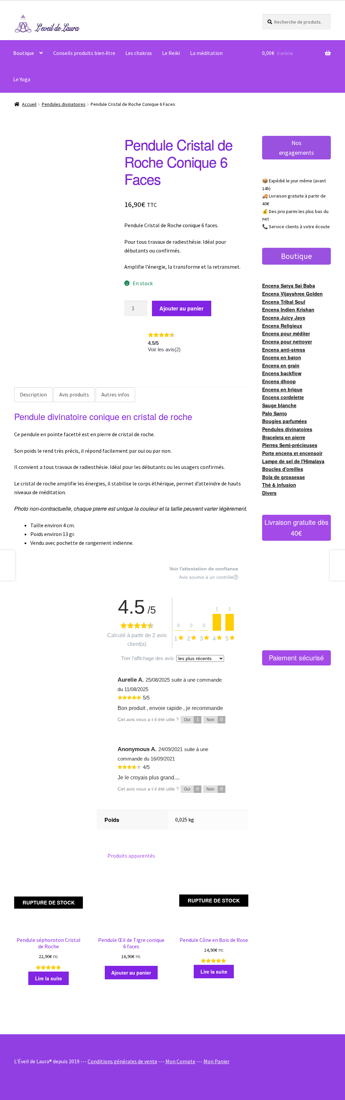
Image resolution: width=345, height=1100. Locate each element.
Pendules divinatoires (64, 104)
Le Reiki (171, 53)
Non (215, 719)
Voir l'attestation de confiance (203, 568)
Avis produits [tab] (74, 394)
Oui (191, 719)
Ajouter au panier (181, 308)
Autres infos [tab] (115, 394)
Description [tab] (33, 394)
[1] (217, 622)
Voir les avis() (164, 349)
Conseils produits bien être (84, 53)
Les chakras (138, 53)
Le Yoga (21, 79)
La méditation (206, 53)
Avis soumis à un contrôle (206, 577)
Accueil (29, 104)
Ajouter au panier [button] (131, 972)
